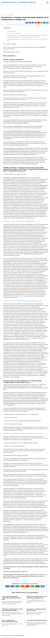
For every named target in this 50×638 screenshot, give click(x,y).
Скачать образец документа (14, 33)
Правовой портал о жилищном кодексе (18, 2)
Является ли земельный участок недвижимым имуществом (37, 597)
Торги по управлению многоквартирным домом (9, 621)
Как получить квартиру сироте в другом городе (36, 609)
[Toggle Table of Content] (12, 28)
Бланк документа (12, 31)
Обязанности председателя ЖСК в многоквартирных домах (12, 609)
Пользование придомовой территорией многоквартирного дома (11, 598)
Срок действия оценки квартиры (37, 620)
